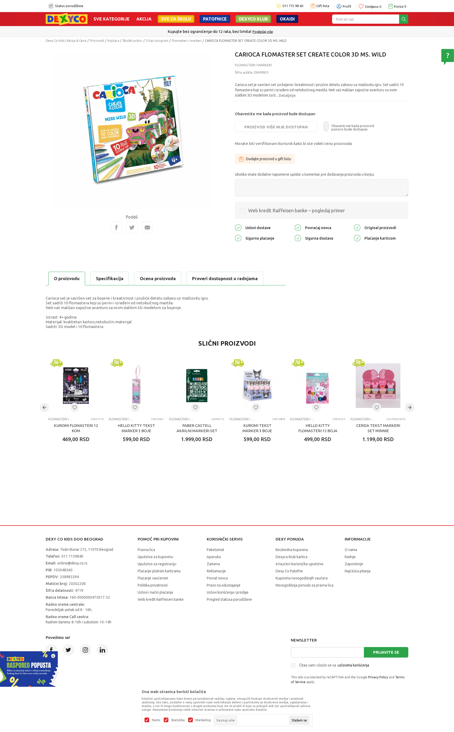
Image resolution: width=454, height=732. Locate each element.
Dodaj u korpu (78, 470)
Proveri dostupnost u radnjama (225, 278)
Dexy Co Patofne (289, 571)
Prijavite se (386, 652)
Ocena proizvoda (158, 278)
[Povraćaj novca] (298, 227)
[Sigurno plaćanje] (238, 238)
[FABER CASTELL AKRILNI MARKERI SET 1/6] (196, 385)
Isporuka (214, 557)
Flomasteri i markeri (187, 40)
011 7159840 (72, 556)
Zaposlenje (354, 564)
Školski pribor (132, 40)
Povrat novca (217, 578)
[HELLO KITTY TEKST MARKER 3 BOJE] (136, 385)
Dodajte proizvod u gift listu (268, 159)
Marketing (203, 720)
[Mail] (147, 227)
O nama (351, 550)
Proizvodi (97, 40)
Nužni (156, 720)
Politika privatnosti (153, 585)
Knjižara (113, 40)
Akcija (144, 19)
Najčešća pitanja (357, 571)
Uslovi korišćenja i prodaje (228, 592)
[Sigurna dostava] (298, 238)
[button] (74, 407)
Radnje (350, 557)
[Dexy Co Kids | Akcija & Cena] (66, 19)
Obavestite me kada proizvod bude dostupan (275, 114)
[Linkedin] (102, 650)
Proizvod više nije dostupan (276, 127)
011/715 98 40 (245, 31)
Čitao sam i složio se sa (334, 665)
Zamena (213, 564)
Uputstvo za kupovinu (155, 557)
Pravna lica (146, 550)
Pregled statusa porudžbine (229, 599)
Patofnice (215, 19)
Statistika (178, 720)
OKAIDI (287, 19)
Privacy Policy (378, 677)
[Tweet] (132, 227)
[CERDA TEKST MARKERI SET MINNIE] (378, 385)
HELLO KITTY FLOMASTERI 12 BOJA (317, 428)
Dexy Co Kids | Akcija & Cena (66, 40)
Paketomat (215, 550)
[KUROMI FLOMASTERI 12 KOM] (76, 385)
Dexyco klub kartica (291, 557)
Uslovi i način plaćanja (155, 592)
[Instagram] (85, 650)
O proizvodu (67, 278)
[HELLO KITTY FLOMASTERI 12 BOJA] (317, 385)
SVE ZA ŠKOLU (176, 19)
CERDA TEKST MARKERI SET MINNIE (378, 428)
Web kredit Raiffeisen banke (161, 599)
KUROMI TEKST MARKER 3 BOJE (257, 428)
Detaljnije (287, 95)
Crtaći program (157, 40)
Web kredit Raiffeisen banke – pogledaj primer (296, 210)
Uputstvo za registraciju (157, 564)
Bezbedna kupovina (292, 550)
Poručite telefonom (216, 31)
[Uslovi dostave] (238, 227)
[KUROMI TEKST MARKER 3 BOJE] (257, 385)
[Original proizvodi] (357, 227)
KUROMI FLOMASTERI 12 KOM (76, 428)
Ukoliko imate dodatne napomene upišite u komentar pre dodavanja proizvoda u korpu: (305, 174)
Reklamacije (216, 571)
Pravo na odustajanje (223, 585)
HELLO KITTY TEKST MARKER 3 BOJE (136, 428)
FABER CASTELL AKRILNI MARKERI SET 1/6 (197, 430)
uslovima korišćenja (353, 665)
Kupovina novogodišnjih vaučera (302, 578)
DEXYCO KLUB (253, 19)
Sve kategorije (112, 19)
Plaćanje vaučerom (153, 578)
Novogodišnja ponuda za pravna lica (304, 585)
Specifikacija (109, 278)
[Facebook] (116, 227)
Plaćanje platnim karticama (159, 571)
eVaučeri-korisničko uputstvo (299, 564)
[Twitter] (68, 650)
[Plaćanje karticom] (357, 238)
